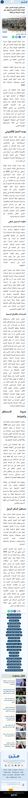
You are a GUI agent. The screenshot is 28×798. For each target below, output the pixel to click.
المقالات (22, 775)
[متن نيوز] (24, 1)
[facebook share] (19, 37)
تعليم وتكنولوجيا (13, 777)
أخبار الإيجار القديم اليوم (14, 667)
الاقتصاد (21, 772)
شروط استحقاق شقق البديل (14, 632)
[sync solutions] (14, 796)
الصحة (19, 777)
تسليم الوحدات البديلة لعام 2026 (14, 670)
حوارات (7, 777)
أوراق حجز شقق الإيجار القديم (14, 635)
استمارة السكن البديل (14, 638)
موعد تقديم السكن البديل (14, 629)
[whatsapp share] (13, 37)
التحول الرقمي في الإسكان (14, 647)
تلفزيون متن (14, 770)
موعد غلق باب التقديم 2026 (14, 644)
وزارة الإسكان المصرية (14, 626)
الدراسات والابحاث (7, 772)
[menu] (12, 1)
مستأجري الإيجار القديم (14, 641)
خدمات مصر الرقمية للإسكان (14, 659)
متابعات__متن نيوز (20, 34)
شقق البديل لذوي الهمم (14, 661)
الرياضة (9, 770)
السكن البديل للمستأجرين (14, 618)
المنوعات (5, 32)
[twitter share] (16, 37)
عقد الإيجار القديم (14, 653)
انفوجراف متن (10, 775)
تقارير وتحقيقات (15, 772)
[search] (2, 1)
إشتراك (10, 790)
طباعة (4, 37)
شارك (23, 37)
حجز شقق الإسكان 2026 (14, 623)
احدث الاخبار (20, 770)
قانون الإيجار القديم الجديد (14, 664)
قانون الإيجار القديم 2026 (14, 615)
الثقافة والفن (17, 775)
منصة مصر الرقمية (14, 621)
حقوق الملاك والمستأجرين (14, 650)
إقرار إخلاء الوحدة (14, 656)
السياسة (5, 770)
